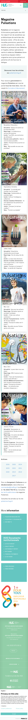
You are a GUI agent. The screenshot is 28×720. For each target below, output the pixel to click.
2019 (14, 472)
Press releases (9, 566)
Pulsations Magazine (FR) (12, 516)
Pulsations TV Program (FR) (13, 519)
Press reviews (9, 568)
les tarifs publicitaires (8, 492)
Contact (13, 650)
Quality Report (9, 546)
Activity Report (10, 543)
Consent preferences (6, 708)
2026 (7, 464)
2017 (14, 476)
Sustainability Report (11, 549)
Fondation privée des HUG (14, 676)
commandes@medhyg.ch (9, 487)
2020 (7, 472)
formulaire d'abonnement (16, 88)
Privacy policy (19, 708)
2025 (14, 464)
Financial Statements (11, 554)
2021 (20, 468)
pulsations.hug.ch (15, 73)
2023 (7, 468)
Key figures (8, 551)
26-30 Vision (8, 556)
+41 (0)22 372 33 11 (14, 645)
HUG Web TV (8, 522)
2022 (14, 468)
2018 (20, 472)
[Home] (7, 5)
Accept (14, 714)
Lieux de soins (13, 664)
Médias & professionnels (13, 658)
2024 (20, 464)
